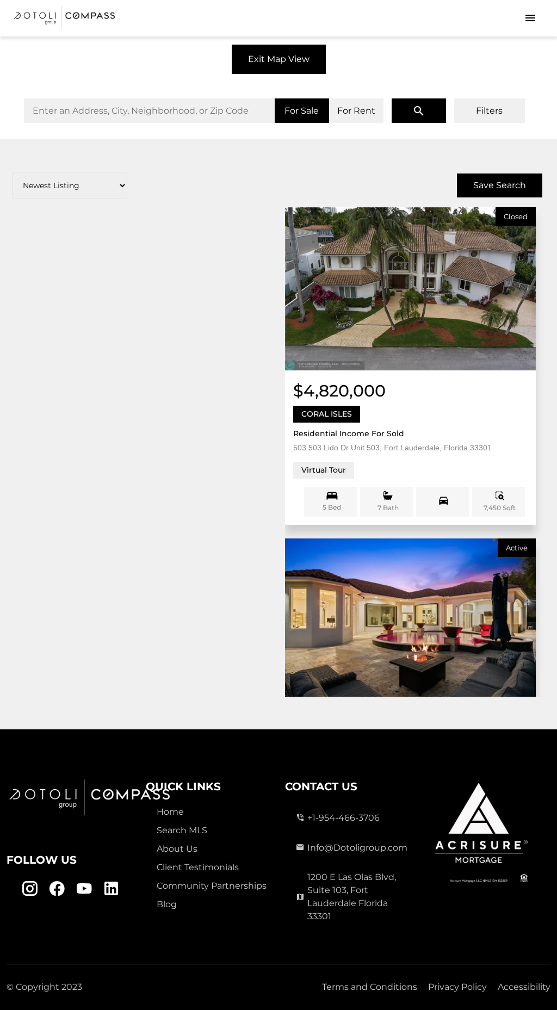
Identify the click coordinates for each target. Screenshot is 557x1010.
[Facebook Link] (57, 888)
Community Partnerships (212, 886)
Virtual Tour (323, 470)
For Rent (356, 111)
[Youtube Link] (84, 888)
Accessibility (524, 987)
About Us (177, 849)
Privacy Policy (457, 987)
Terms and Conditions (369, 987)
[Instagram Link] (29, 888)
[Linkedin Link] (111, 888)
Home (170, 812)
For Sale (301, 111)
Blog (167, 904)
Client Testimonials (198, 867)
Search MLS (182, 830)
